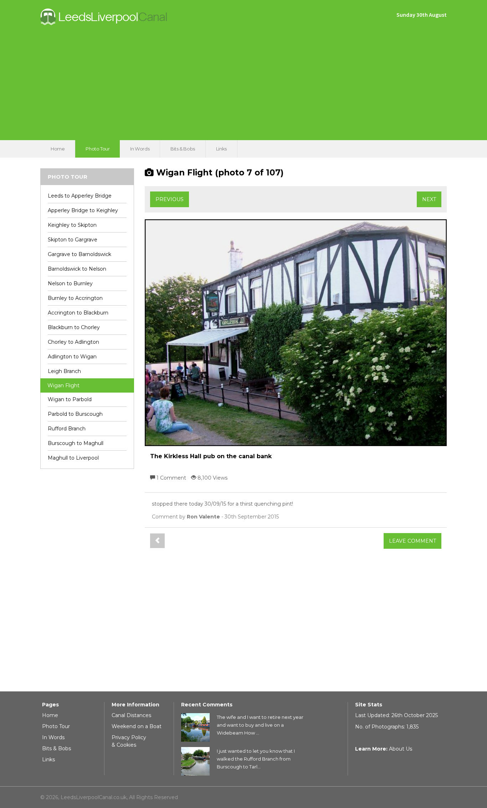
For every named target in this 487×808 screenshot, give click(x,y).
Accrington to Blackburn (78, 313)
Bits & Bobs (182, 149)
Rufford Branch (67, 428)
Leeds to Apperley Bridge (80, 196)
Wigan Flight (63, 385)
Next (429, 199)
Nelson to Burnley (70, 283)
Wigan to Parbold (70, 399)
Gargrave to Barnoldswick (79, 254)
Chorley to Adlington (73, 342)
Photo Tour (97, 149)
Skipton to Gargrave (72, 239)
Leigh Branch (64, 371)
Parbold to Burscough (75, 414)
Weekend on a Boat (137, 726)
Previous (169, 199)
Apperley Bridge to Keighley (83, 210)
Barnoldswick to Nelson (77, 269)
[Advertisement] (243, 79)
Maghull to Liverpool (73, 458)
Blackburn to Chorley (74, 327)
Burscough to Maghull (75, 443)
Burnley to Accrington (75, 298)
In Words (139, 149)
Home (58, 149)
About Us (400, 749)
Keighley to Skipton (72, 225)
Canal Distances (131, 715)
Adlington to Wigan (72, 356)
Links (221, 149)
